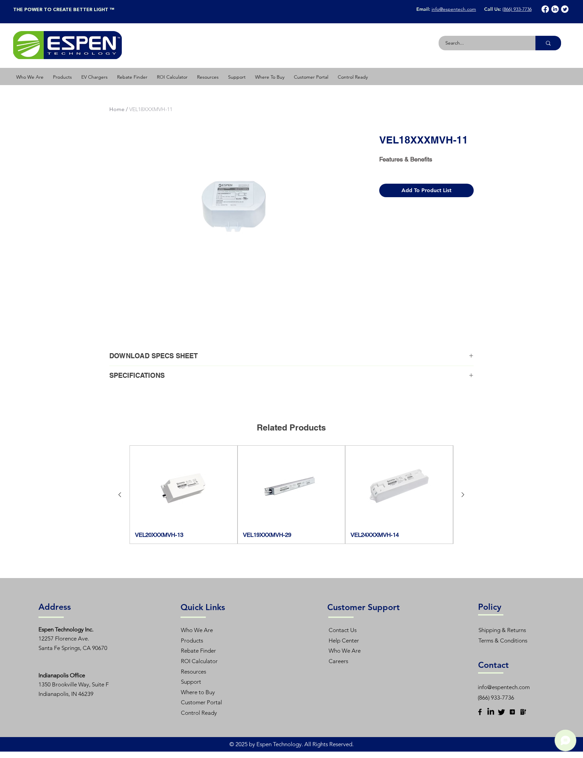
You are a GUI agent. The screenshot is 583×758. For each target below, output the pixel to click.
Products (192, 640)
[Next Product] (463, 495)
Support (191, 681)
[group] (291, 494)
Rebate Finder (198, 650)
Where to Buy (198, 692)
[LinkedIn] (555, 9)
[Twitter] (564, 9)
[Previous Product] (120, 495)
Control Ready (199, 712)
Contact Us (343, 630)
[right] (512, 712)
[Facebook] (545, 9)
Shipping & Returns (502, 630)
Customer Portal (201, 702)
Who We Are (197, 630)
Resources (193, 671)
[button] (62, 77)
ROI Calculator (199, 661)
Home (116, 109)
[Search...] (548, 43)
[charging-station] (523, 712)
